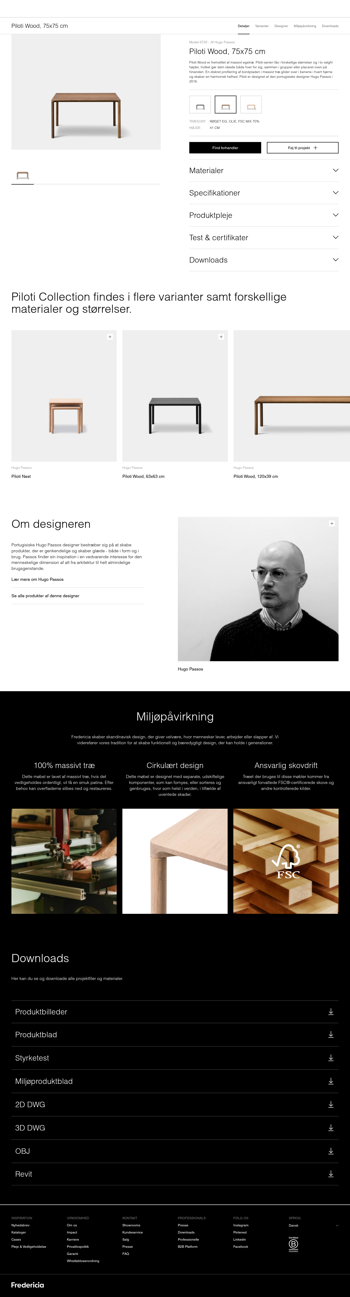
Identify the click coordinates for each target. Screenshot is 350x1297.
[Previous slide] (17, 92)
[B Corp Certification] (314, 1245)
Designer (281, 26)
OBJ (22, 1151)
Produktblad (36, 1034)
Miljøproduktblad (44, 1081)
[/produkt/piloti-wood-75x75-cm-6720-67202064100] (251, 104)
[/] (27, 1285)
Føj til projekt (299, 148)
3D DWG (30, 1127)
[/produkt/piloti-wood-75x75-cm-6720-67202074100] (225, 104)
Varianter (262, 26)
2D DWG (30, 1104)
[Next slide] (155, 92)
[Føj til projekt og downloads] (110, 337)
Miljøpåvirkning (305, 26)
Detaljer (244, 26)
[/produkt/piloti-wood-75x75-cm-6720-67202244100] (200, 104)
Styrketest (32, 1057)
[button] (22, 171)
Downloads (330, 26)
